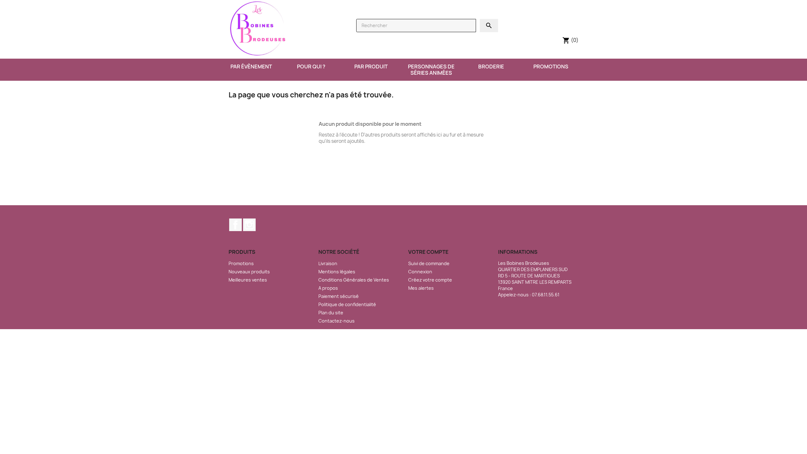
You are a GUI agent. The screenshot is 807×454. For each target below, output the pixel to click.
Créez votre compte (430, 280)
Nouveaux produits (249, 272)
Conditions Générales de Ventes (353, 280)
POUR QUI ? (311, 66)
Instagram (249, 224)
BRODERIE (491, 66)
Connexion (420, 272)
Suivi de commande (429, 263)
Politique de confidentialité (347, 304)
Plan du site (330, 313)
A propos (328, 288)
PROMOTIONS (550, 66)
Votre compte (428, 251)
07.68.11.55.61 (546, 295)
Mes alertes (421, 288)
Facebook (235, 224)
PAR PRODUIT (371, 66)
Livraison (327, 263)
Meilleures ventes (248, 280)
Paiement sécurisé (338, 296)
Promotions (241, 263)
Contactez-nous (336, 321)
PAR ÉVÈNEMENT (251, 66)
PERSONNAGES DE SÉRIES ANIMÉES (431, 69)
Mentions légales (336, 272)
